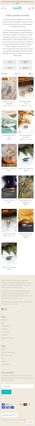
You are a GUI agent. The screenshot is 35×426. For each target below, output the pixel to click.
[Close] (31, 408)
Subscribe (17, 419)
